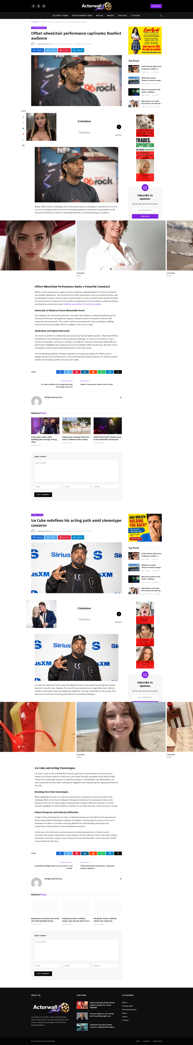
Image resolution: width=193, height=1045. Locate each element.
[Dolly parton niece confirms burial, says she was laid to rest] (76, 907)
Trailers (122, 15)
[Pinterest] (23, 134)
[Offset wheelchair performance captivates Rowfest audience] (76, 80)
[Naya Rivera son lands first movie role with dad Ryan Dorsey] (134, 103)
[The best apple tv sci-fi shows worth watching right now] (82, 1016)
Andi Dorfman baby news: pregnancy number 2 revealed (152, 67)
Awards (110, 15)
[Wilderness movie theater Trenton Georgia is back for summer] (134, 80)
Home (43, 22)
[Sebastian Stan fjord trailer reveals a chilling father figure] (82, 1027)
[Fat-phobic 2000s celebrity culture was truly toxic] (108, 907)
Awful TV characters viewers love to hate (97, 384)
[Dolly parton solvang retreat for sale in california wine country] (76, 425)
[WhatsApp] (23, 139)
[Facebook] (23, 117)
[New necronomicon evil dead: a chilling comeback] (134, 92)
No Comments (68, 44)
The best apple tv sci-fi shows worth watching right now (102, 1015)
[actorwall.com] (96, 6)
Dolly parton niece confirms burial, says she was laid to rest (75, 919)
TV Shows (135, 15)
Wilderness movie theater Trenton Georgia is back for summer (152, 79)
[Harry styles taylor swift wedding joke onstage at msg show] (45, 425)
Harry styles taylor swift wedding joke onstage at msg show (44, 439)
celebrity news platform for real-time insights (82, 304)
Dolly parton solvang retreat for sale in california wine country (75, 438)
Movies (99, 15)
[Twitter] (23, 122)
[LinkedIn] (23, 128)
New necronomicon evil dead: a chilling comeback (151, 91)
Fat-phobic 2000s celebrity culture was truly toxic (105, 919)
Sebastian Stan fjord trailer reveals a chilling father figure (102, 1026)
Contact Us (146, 1041)
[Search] (160, 15)
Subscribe (156, 6)
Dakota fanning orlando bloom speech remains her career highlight (102, 1005)
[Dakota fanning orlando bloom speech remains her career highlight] (82, 1005)
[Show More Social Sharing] (87, 50)
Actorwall (51, 1041)
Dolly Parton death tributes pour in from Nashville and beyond (107, 438)
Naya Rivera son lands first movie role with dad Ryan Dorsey (151, 102)
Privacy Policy (157, 1041)
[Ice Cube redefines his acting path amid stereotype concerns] (76, 567)
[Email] (23, 145)
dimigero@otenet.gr (44, 44)
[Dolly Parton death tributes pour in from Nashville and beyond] (108, 425)
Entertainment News (82, 15)
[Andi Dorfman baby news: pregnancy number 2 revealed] (134, 69)
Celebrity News (60, 15)
